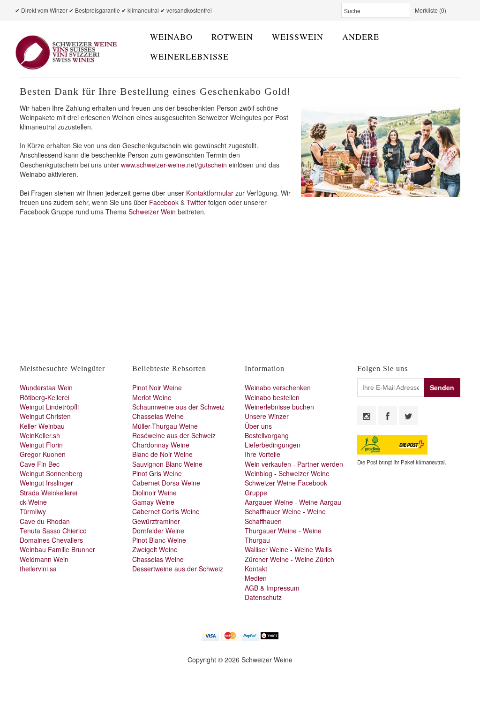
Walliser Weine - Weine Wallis (288, 549)
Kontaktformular (209, 192)
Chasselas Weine (158, 416)
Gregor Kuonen (43, 454)
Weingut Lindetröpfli (49, 406)
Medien (256, 578)
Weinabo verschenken (278, 387)
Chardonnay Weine (160, 444)
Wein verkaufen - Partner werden (294, 464)
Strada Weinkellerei (48, 492)
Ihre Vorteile (262, 454)
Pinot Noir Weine (157, 387)
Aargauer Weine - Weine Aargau (293, 502)
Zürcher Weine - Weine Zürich (289, 559)
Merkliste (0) (430, 10)
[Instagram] (366, 415)
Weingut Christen (45, 416)
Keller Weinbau (42, 426)
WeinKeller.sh (40, 435)
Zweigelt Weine (155, 549)
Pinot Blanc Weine (159, 540)
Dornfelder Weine (158, 530)
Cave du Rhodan (45, 521)
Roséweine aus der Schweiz (174, 435)
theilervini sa (38, 568)
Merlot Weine (152, 397)
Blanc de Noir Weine (162, 454)
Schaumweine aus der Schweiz (178, 406)
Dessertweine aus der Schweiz (177, 568)
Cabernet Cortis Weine (166, 511)
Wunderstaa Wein (46, 387)
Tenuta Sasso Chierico (53, 530)
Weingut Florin (41, 444)
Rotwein (232, 36)
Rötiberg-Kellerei (44, 397)
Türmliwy (33, 511)
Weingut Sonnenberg (51, 473)
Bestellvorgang (267, 435)
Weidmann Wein (44, 559)
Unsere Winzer (267, 416)
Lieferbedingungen (272, 444)
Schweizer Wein (152, 211)
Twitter (197, 202)
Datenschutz (263, 597)
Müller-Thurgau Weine (165, 426)
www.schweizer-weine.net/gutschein (174, 164)
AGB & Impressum (272, 587)
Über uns (258, 426)
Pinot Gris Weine (157, 473)
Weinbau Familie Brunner (57, 549)
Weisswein (297, 36)
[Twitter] (408, 415)
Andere (360, 36)
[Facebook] (387, 415)
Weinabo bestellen (272, 397)
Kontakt (256, 568)
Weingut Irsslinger (46, 482)
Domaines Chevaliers (51, 540)
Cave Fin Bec (40, 464)
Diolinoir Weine (154, 492)
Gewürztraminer (156, 521)
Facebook (164, 202)
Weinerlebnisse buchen (279, 406)
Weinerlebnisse (189, 56)
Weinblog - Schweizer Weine (287, 473)
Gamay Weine (153, 502)
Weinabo (171, 36)
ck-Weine (33, 502)
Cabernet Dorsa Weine (166, 482)
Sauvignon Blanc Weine (167, 464)
